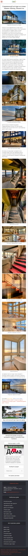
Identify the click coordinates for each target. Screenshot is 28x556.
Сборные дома (7, 509)
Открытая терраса (18, 400)
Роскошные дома (7, 533)
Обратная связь (14, 483)
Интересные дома (8, 501)
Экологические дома (8, 539)
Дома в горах (7, 531)
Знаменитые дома (8, 535)
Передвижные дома (8, 505)
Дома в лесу (6, 527)
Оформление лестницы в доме (9, 401)
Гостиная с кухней (9, 400)
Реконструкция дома (8, 537)
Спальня (7, 402)
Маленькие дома (7, 511)
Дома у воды (6, 529)
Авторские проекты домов (9, 541)
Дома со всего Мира (17, 398)
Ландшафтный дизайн (8, 518)
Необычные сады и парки (9, 543)
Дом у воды (9, 398)
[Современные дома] (14, 1)
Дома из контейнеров (8, 507)
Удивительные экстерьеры (9, 516)
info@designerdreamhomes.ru (12, 492)
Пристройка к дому (8, 513)
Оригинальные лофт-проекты (10, 503)
